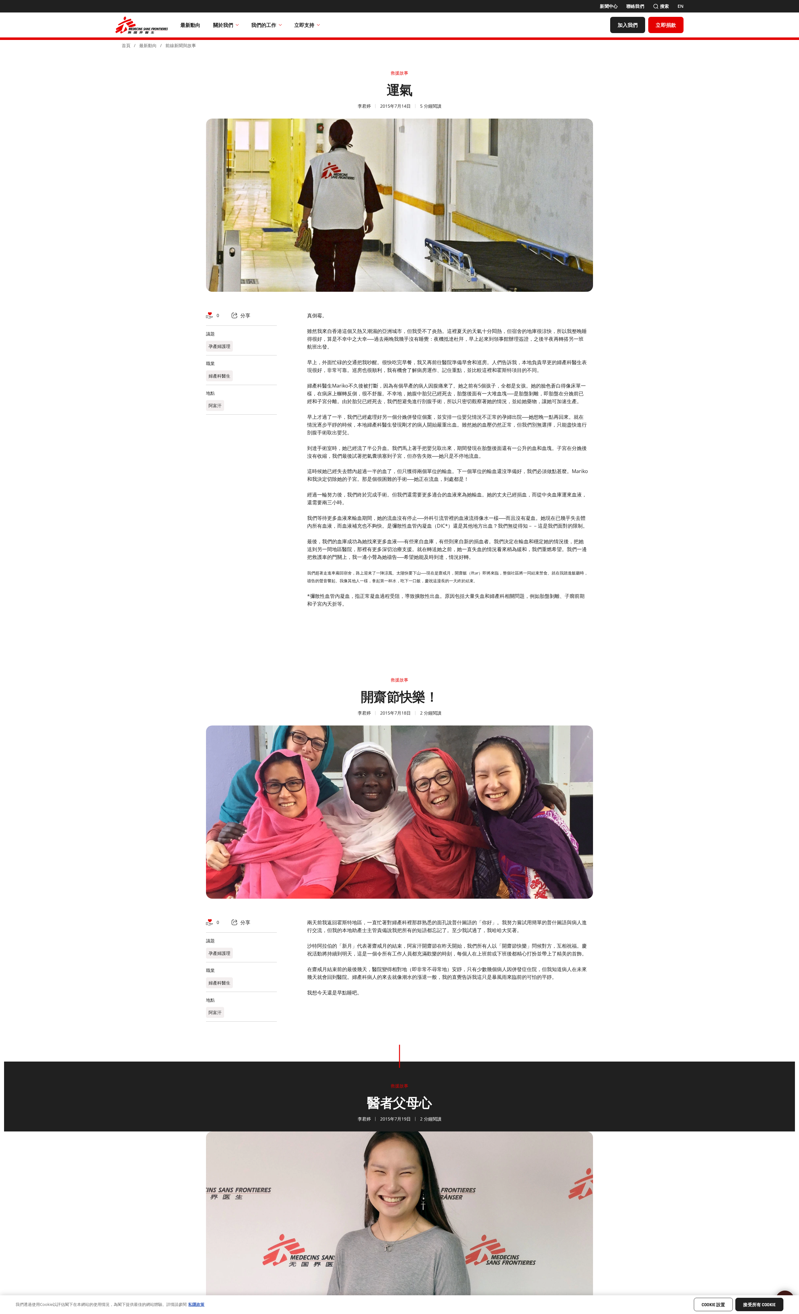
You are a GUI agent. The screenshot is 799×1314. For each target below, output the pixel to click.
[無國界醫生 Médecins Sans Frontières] (141, 25)
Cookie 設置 (713, 1304)
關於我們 (223, 25)
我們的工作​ (263, 25)
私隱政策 (196, 1304)
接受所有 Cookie (759, 1304)
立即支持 (304, 25)
